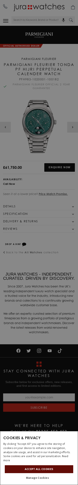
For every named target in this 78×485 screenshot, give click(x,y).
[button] (39, 478)
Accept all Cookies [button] (39, 469)
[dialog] (39, 458)
